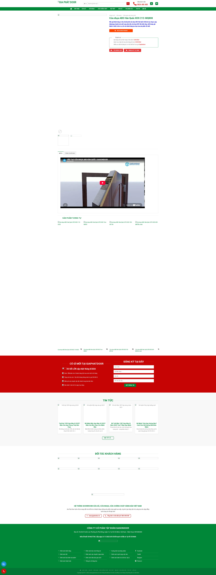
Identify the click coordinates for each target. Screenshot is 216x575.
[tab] (61, 153)
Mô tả (60, 153)
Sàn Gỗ (120, 9)
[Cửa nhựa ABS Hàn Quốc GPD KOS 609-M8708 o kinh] (147, 284)
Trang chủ (112, 15)
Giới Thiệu (76, 9)
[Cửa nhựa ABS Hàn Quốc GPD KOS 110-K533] (70, 284)
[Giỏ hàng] (156, 3)
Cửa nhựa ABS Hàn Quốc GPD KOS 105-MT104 (119, 350)
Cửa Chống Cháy (102, 9)
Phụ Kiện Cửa (129, 9)
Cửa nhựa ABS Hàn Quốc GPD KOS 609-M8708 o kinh (144, 350)
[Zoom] (60, 131)
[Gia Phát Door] (69, 3)
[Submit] (128, 3)
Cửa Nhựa (91, 9)
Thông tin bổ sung (70, 153)
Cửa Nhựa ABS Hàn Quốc (129, 15)
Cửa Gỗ (84, 9)
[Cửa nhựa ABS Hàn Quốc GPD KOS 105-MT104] (121, 284)
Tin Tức (138, 9)
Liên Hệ (144, 9)
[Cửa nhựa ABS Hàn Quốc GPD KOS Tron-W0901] (95, 284)
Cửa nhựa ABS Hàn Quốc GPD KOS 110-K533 (68, 349)
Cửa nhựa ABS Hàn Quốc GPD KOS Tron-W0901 (93, 350)
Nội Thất (112, 9)
